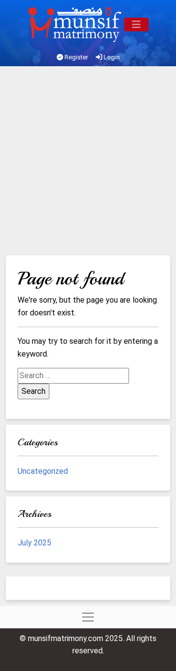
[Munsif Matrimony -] (75, 24)
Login (111, 57)
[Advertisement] (88, 162)
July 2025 (34, 542)
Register (75, 57)
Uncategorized (43, 471)
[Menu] (136, 24)
